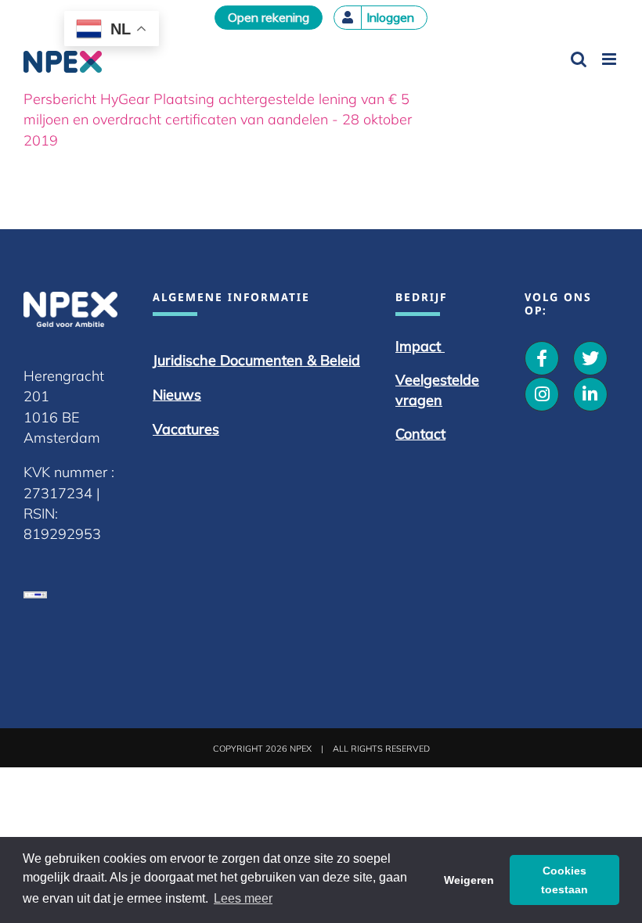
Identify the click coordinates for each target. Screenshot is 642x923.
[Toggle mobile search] (578, 59)
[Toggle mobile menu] (610, 59)
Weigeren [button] (469, 880)
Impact (420, 346)
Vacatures (186, 429)
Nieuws (177, 395)
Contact (420, 434)
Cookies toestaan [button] (564, 880)
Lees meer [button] (243, 898)
